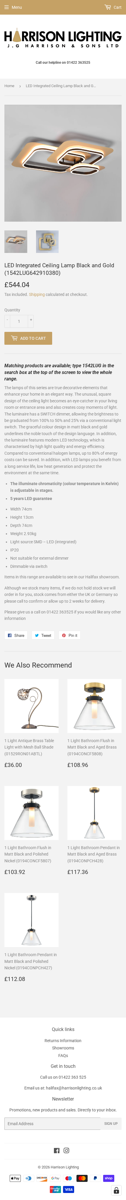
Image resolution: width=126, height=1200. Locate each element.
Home (9, 86)
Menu (17, 7)
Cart (117, 7)
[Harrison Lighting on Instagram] (66, 1151)
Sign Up (111, 1124)
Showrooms (63, 1048)
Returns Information (63, 1040)
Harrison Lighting (65, 1167)
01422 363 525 (72, 1077)
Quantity (12, 310)
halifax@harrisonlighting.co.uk (74, 1088)
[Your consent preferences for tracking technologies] (116, 1190)
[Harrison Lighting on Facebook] (57, 1151)
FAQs (63, 1055)
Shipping (37, 294)
